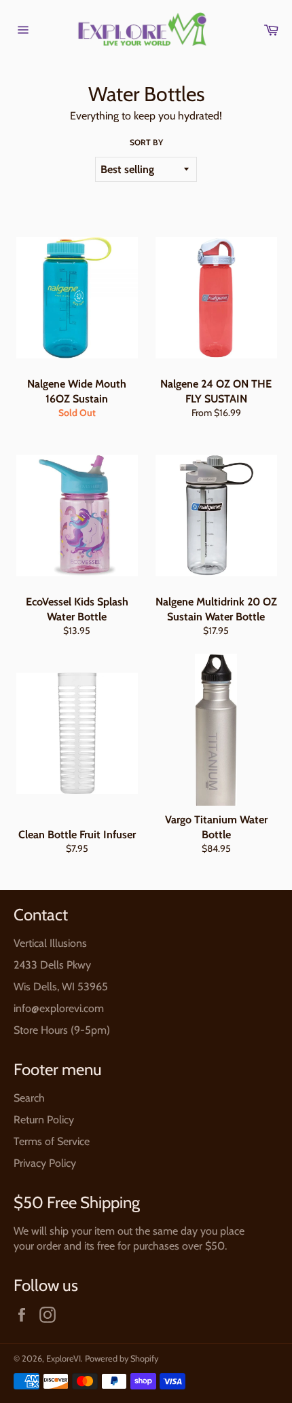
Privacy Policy (45, 1163)
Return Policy (44, 1119)
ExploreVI (63, 1358)
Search (29, 1097)
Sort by (146, 142)
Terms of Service (52, 1141)
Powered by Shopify (121, 1358)
